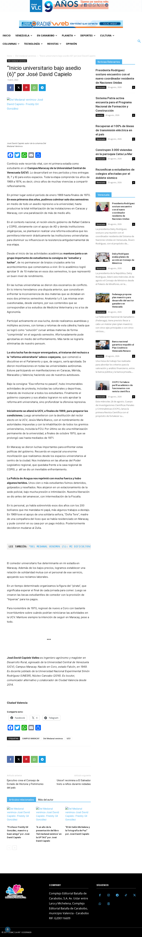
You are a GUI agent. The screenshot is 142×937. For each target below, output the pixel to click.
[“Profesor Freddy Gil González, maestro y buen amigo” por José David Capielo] (19, 815)
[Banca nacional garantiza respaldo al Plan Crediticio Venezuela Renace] (102, 345)
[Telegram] (42, 87)
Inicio (9, 55)
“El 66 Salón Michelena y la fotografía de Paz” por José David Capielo (77, 830)
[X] (18, 87)
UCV (68, 738)
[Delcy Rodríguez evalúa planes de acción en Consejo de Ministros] (102, 257)
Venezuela (101, 87)
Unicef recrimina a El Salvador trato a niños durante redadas (73, 782)
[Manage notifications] (7, 929)
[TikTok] (125, 895)
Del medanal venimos (25, 55)
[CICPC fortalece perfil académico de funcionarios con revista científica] (102, 385)
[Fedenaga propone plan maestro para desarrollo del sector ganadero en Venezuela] (102, 297)
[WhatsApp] (34, 87)
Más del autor (45, 799)
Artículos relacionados (21, 799)
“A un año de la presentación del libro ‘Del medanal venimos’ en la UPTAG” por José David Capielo (48, 834)
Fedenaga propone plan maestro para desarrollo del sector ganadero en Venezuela (123, 300)
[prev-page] (9, 848)
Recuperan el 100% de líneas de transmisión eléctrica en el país (115, 130)
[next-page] (14, 848)
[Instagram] (108, 895)
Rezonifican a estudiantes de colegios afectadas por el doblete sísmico (115, 174)
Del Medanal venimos (53, 738)
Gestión (100, 115)
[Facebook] (10, 87)
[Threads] (108, 903)
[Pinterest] (26, 87)
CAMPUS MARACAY (30, 738)
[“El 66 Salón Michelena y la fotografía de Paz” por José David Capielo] (78, 815)
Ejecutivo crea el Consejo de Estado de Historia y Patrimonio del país (25, 784)
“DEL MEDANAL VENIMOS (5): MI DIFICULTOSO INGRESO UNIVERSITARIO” (79, 546)
